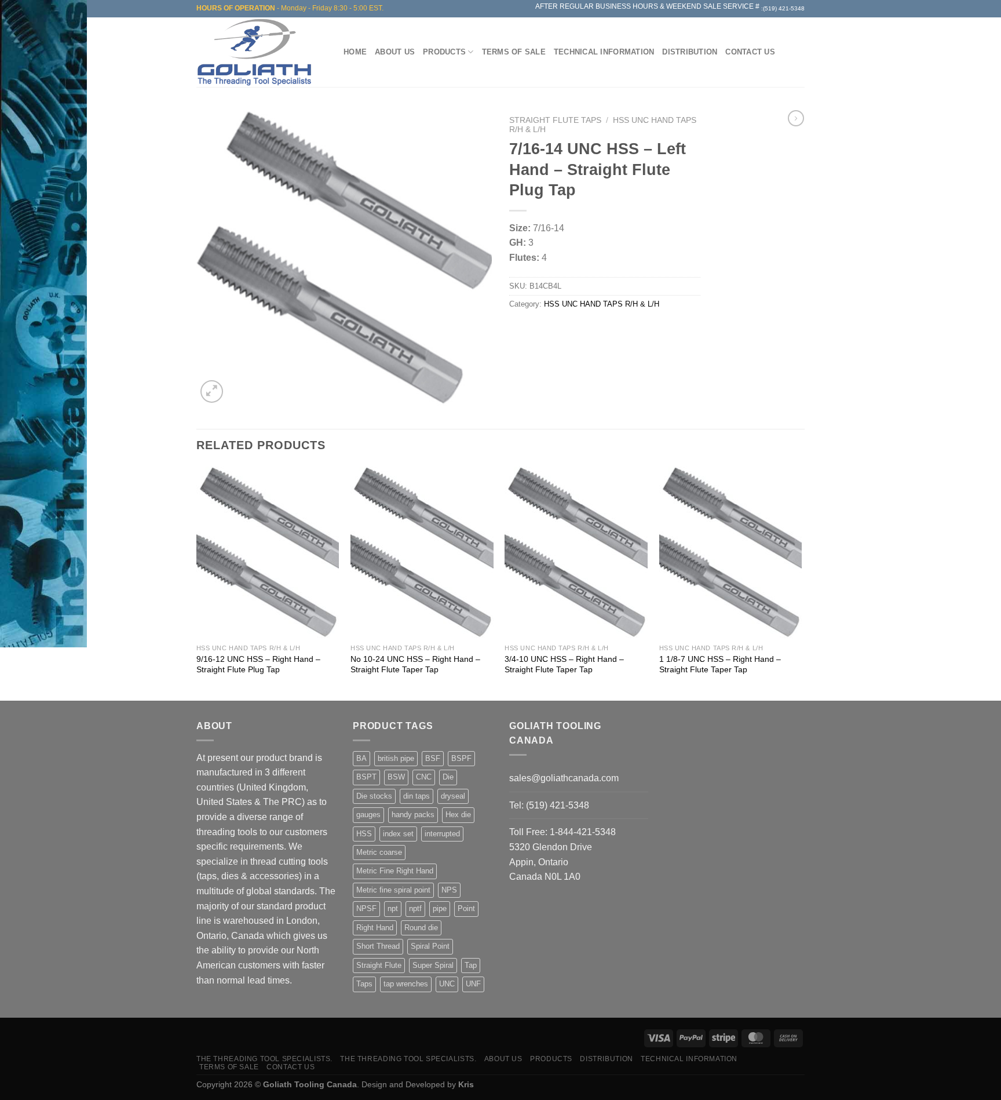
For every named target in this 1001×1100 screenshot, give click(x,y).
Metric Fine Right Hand (394, 870)
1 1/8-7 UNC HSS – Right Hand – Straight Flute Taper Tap (720, 664)
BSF (432, 758)
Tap (471, 965)
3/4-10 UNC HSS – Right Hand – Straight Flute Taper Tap (564, 664)
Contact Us (750, 52)
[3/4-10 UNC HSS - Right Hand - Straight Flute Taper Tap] (576, 552)
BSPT (366, 777)
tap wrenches (405, 983)
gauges (368, 814)
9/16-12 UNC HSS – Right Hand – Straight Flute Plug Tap (258, 664)
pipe (440, 908)
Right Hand (374, 927)
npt (393, 908)
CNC (424, 777)
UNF (473, 983)
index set (398, 833)
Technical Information (604, 52)
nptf (415, 908)
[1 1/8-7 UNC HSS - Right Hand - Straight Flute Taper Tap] (730, 552)
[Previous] (197, 582)
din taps (416, 796)
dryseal (453, 796)
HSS (364, 833)
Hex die (458, 814)
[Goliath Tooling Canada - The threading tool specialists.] (257, 52)
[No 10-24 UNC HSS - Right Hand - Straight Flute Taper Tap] (422, 552)
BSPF (461, 758)
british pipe (396, 758)
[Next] (801, 582)
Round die (421, 927)
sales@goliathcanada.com (564, 778)
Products (444, 52)
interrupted (442, 833)
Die (448, 777)
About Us (395, 52)
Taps (364, 983)
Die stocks (374, 796)
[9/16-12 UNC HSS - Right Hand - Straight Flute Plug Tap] (267, 552)
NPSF (366, 908)
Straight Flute (378, 965)
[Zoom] (211, 391)
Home (355, 52)
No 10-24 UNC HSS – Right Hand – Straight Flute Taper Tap (415, 664)
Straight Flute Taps (555, 120)
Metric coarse (379, 852)
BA (361, 758)
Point (466, 908)
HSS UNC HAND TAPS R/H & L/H (601, 304)
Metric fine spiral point (393, 890)
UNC (447, 983)
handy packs (413, 814)
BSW (396, 777)
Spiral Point (430, 946)
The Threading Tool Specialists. (264, 1059)
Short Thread (378, 946)
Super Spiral (433, 965)
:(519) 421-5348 (783, 8)
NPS (449, 890)
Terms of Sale (514, 52)
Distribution (689, 52)
